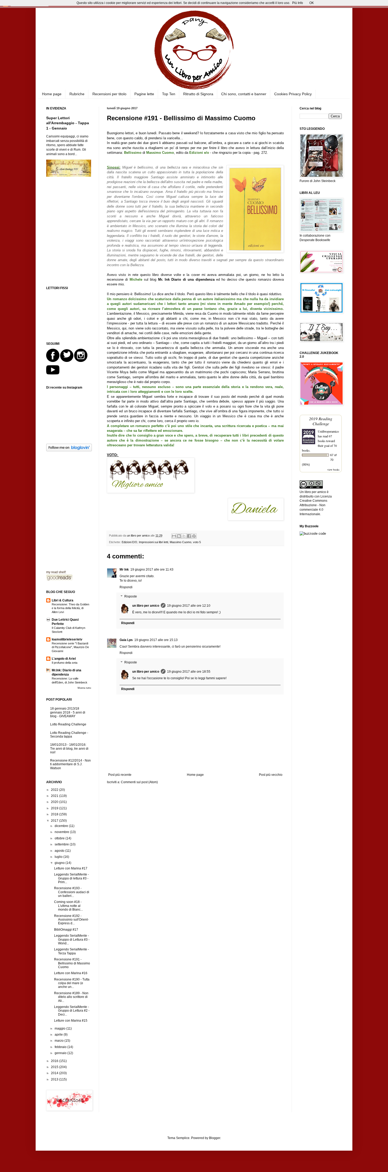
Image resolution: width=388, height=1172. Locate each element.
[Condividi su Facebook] (189, 536)
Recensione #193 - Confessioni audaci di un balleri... (71, 892)
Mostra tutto (84, 688)
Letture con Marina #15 (70, 1020)
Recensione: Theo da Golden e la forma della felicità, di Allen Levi (70, 608)
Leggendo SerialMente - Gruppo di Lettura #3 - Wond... (71, 939)
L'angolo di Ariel (64, 659)
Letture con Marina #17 (70, 868)
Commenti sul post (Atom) (139, 782)
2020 (55, 802)
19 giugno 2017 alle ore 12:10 (188, 605)
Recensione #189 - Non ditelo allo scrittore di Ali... (71, 997)
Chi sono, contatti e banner (243, 94)
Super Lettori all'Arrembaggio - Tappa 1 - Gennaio (67, 123)
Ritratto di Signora (198, 94)
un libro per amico (145, 605)
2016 (55, 1061)
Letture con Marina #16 (70, 973)
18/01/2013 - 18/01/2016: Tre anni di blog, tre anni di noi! (69, 748)
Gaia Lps (126, 640)
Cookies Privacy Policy (293, 94)
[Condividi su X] (184, 536)
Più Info (297, 3)
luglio (59, 857)
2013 (55, 1079)
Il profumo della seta (64, 662)
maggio (60, 1028)
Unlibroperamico (328, 431)
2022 (55, 790)
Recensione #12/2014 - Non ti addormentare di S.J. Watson (70, 764)
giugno (60, 863)
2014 (55, 1073)
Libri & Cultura (62, 600)
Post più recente (119, 775)
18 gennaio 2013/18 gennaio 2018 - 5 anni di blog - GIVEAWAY (67, 712)
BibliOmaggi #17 (66, 929)
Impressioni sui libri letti (153, 542)
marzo (59, 1040)
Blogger (214, 1138)
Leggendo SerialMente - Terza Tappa (71, 951)
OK (311, 3)
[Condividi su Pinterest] (194, 536)
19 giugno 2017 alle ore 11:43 (151, 569)
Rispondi (126, 587)
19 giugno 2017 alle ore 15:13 (156, 640)
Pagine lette (144, 94)
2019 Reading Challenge (320, 421)
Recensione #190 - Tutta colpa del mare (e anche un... (71, 983)
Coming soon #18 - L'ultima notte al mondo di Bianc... (68, 905)
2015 (55, 1067)
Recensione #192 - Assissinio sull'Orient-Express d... (71, 919)
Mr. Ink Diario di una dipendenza (186, 279)
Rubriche (76, 94)
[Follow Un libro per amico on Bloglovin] (69, 450)
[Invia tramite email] (174, 536)
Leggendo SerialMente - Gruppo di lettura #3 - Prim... (71, 878)
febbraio (61, 1047)
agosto (60, 851)
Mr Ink (124, 569)
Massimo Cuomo (180, 542)
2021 (55, 796)
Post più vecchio (270, 775)
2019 (55, 808)
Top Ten (168, 94)
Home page (51, 94)
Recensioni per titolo (109, 94)
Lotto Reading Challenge (68, 724)
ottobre (60, 838)
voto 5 (197, 542)
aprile (59, 1034)
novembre (62, 832)
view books (333, 469)
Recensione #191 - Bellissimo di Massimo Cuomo (72, 963)
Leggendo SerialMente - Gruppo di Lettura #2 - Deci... (71, 1010)
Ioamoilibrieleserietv (67, 639)
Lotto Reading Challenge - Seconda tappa (69, 734)
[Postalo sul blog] (179, 536)
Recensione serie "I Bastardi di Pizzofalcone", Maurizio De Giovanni (70, 647)
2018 (55, 814)
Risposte (130, 597)
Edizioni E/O (129, 542)
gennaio (61, 1053)
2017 (55, 820)
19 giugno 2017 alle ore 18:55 (188, 671)
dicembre (62, 826)
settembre (62, 844)
